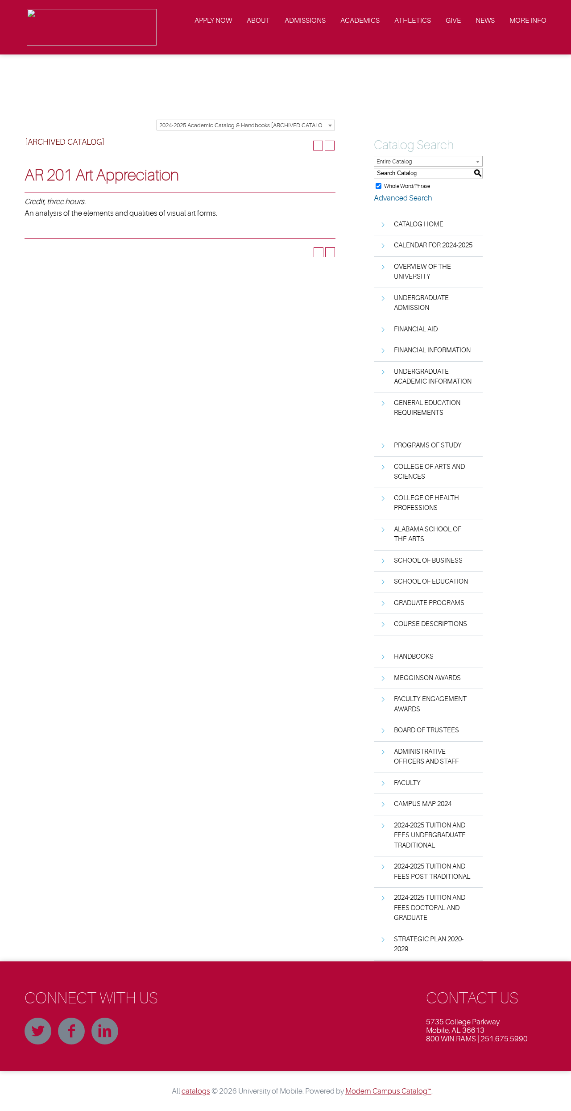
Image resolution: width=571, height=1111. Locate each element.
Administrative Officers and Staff (426, 757)
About (258, 21)
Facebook (71, 1031)
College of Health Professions (426, 503)
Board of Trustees (426, 730)
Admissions (305, 21)
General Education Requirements (427, 408)
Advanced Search (403, 198)
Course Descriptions (430, 624)
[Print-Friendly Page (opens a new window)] (318, 145)
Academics (360, 21)
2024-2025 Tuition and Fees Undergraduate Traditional (430, 835)
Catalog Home (418, 224)
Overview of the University (422, 272)
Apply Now (213, 21)
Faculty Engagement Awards (430, 704)
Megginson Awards (427, 678)
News (485, 21)
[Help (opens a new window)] (330, 145)
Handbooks (414, 656)
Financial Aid (416, 329)
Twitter (38, 1031)
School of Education (431, 581)
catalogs (196, 1091)
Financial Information (432, 350)
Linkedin (104, 1031)
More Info (527, 21)
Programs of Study (428, 445)
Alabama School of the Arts (427, 534)
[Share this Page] (306, 145)
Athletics (412, 21)
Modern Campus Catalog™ (388, 1091)
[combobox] (246, 125)
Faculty (407, 783)
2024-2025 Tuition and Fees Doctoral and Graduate (429, 908)
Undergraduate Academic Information (433, 377)
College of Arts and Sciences (429, 472)
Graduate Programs (429, 603)
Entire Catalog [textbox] (394, 161)
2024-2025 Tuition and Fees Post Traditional (432, 872)
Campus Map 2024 (422, 804)
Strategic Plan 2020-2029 (428, 944)
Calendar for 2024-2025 (433, 245)
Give (453, 21)
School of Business (428, 560)
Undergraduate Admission (421, 303)
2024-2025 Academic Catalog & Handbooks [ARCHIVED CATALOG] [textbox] (243, 125)
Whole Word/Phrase (407, 186)
